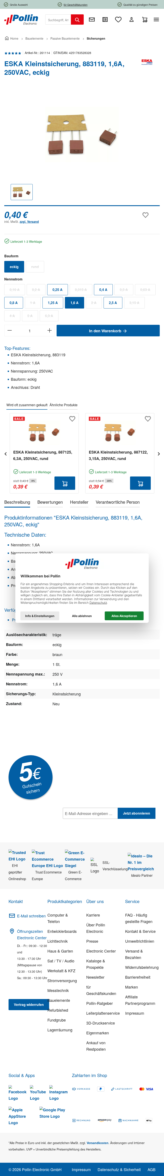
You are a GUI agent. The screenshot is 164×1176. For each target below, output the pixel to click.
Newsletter (95, 977)
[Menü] (157, 19)
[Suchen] (77, 19)
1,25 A (53, 302)
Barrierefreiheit (137, 977)
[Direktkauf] (105, 19)
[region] (82, 147)
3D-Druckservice (100, 1023)
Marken (131, 987)
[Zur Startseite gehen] (21, 19)
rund (37, 267)
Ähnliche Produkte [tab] (64, 404)
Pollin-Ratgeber (99, 1003)
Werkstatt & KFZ (61, 970)
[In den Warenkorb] (64, 483)
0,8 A (14, 302)
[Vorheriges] (5, 453)
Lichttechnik (57, 941)
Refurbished (57, 1010)
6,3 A (52, 316)
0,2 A (38, 290)
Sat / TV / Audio (60, 960)
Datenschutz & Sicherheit (119, 1169)
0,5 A (126, 290)
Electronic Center (101, 951)
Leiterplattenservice (103, 1013)
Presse (92, 941)
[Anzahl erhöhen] (49, 330)
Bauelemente (58, 1000)
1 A (35, 303)
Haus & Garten (60, 951)
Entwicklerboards (62, 931)
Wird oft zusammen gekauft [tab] (26, 404)
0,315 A (83, 290)
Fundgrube (56, 1020)
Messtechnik (58, 990)
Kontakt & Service (140, 931)
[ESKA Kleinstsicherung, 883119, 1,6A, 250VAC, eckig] (82, 134)
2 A (96, 303)
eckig (14, 266)
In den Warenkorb (105, 331)
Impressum (134, 1013)
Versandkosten (97, 1143)
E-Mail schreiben (31, 915)
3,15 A (137, 303)
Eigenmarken (97, 1032)
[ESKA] (147, 69)
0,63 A (148, 290)
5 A (32, 316)
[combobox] (58, 19)
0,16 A (17, 290)
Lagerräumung (59, 1029)
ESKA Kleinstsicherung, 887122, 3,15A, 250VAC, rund (118, 455)
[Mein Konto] (131, 19)
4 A (15, 316)
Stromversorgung (62, 980)
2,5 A (113, 302)
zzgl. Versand (29, 221)
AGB (151, 1169)
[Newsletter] (92, 19)
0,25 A (58, 289)
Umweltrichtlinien (139, 941)
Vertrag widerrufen (29, 1004)
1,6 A (74, 302)
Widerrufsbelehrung (142, 967)
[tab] (17, 503)
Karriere (93, 915)
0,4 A (103, 289)
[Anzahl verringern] (9, 330)
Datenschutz (90, 823)
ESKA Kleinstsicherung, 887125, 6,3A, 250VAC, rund (42, 455)
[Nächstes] (158, 453)
